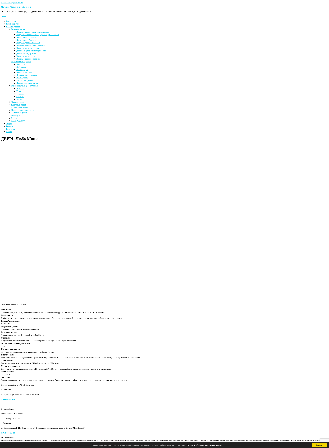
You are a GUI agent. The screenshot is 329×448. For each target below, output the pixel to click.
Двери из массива (24, 72)
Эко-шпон (20, 64)
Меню (3, 16)
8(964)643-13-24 (8, 399)
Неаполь (20, 88)
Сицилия (20, 96)
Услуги (9, 123)
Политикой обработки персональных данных (204, 445)
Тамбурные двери (19, 112)
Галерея (9, 126)
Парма (19, 99)
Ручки (14, 118)
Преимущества (12, 23)
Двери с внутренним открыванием (31, 50)
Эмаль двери (22, 69)
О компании (11, 21)
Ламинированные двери (27, 83)
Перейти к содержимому (12, 2)
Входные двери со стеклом (28, 48)
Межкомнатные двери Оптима (24, 85)
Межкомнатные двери (21, 61)
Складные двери (18, 104)
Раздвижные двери (19, 107)
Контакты (10, 128)
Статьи (9, 131)
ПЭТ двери (21, 66)
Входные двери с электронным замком (33, 31)
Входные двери (18, 29)
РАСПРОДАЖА (18, 120)
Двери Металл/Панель (26, 37)
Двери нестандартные (26, 53)
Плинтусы (15, 115)
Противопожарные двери (22, 110)
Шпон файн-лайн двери (26, 75)
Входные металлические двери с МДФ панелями (37, 34)
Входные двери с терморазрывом (30, 45)
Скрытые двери (18, 101)
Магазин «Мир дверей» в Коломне (16, 7)
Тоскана (20, 93)
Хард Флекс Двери (24, 80)
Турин (19, 91)
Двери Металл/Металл (26, 39)
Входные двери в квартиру (28, 58)
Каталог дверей (13, 26)
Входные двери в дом (25, 56)
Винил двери (22, 77)
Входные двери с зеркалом (28, 42)
